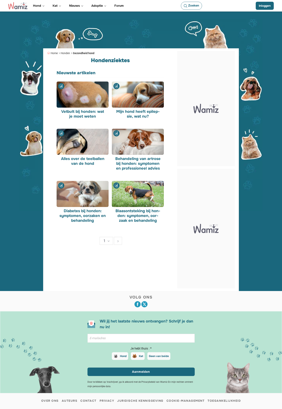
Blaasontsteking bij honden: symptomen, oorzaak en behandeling (137, 215)
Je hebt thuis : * (141, 348)
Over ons (50, 401)
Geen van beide (159, 356)
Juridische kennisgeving (140, 401)
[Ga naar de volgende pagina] (118, 241)
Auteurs (70, 401)
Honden (65, 53)
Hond (123, 356)
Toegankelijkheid (224, 401)
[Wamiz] (17, 6)
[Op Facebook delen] (137, 304)
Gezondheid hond (83, 53)
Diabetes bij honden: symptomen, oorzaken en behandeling (82, 215)
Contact (88, 401)
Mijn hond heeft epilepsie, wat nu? (137, 114)
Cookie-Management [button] (186, 401)
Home (54, 53)
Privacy (107, 401)
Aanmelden (141, 372)
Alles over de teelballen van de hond (82, 161)
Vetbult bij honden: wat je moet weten (82, 114)
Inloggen (265, 6)
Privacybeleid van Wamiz (154, 382)
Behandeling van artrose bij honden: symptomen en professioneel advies (137, 163)
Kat (141, 356)
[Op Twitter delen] (144, 304)
